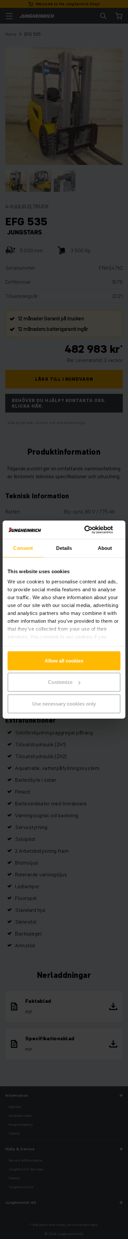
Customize (60, 682)
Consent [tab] (23, 548)
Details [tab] (64, 548)
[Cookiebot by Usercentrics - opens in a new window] (92, 530)
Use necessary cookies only (64, 703)
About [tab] (105, 548)
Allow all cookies (64, 660)
